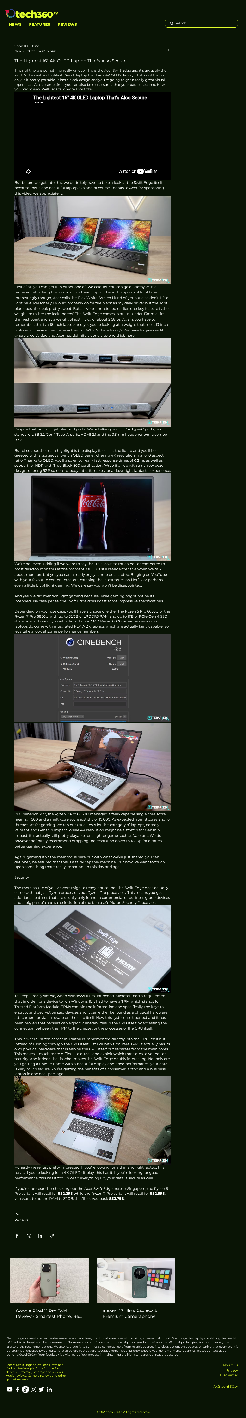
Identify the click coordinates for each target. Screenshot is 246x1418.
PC (16, 1214)
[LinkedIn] (49, 1389)
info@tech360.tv (224, 1386)
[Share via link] (52, 1235)
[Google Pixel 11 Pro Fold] (49, 1280)
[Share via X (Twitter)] (28, 1235)
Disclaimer (229, 1375)
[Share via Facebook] (16, 1235)
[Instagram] (33, 1389)
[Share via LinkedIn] (40, 1235)
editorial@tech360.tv (22, 1354)
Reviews (21, 1220)
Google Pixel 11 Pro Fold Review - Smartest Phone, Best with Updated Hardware (49, 1313)
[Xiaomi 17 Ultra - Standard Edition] (136, 1280)
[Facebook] (17, 1389)
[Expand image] (92, 678)
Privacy (232, 1370)
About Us (230, 1365)
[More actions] (168, 49)
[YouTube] (9, 1389)
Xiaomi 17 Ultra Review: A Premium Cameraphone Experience (130, 1313)
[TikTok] (25, 1389)
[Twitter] (41, 1389)
